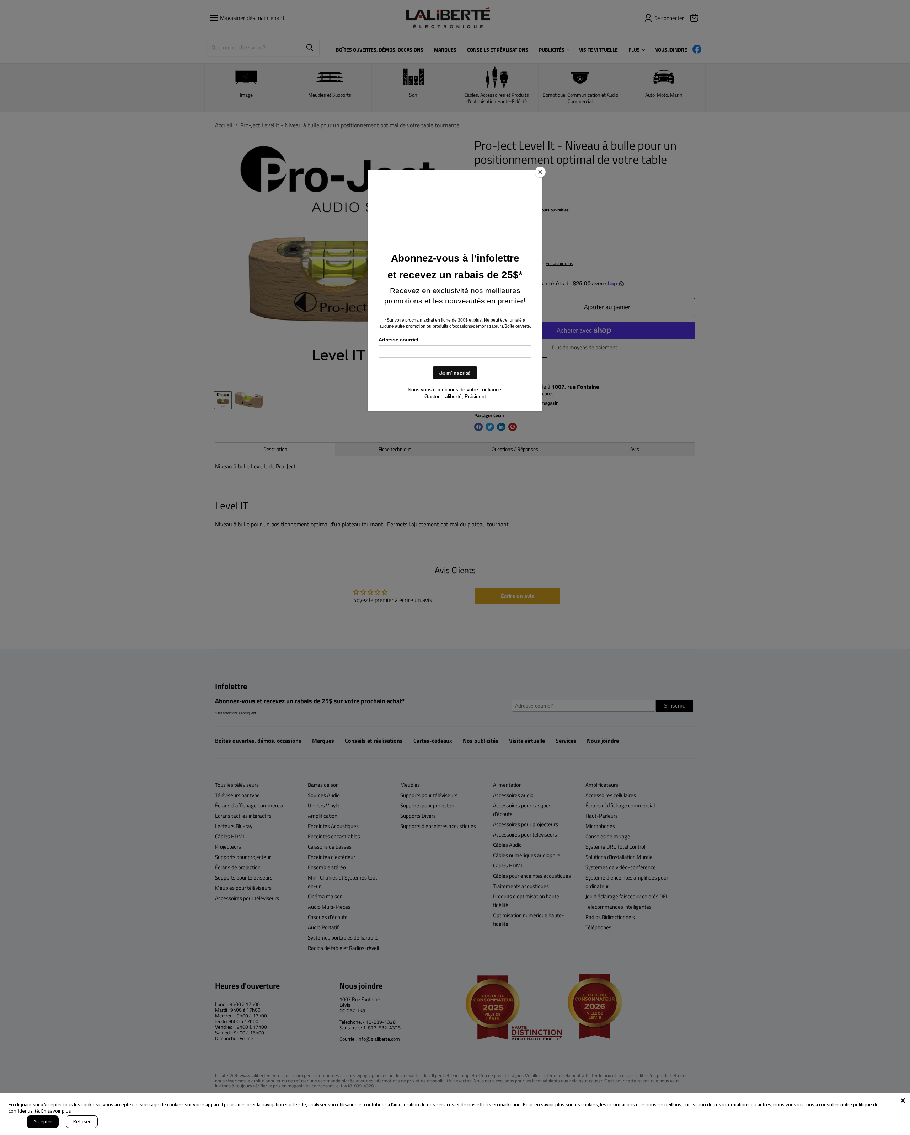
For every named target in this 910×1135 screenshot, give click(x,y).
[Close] (540, 172)
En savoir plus (56, 1111)
